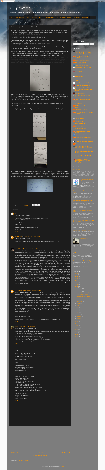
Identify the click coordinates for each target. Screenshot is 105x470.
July (78, 305)
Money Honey (79, 121)
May (78, 310)
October (79, 299)
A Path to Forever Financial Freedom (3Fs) (82, 96)
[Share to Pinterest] (39, 205)
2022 (76, 282)
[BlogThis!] (34, 205)
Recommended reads (65, 17)
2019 (76, 321)
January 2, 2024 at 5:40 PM (29, 348)
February (79, 316)
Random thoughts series (22, 17)
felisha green (18, 326)
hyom (16, 213)
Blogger (62, 466)
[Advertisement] (40, 438)
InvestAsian (78, 71)
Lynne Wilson (18, 248)
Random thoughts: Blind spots (84, 296)
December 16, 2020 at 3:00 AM (31, 248)
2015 (76, 329)
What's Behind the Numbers (83, 83)
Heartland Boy (79, 76)
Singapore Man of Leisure (82, 85)
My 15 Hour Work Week (81, 65)
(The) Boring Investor (81, 109)
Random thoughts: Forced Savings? (82, 261)
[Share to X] (36, 205)
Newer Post (15, 452)
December (79, 288)
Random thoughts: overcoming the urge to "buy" (86, 240)
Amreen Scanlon (19, 290)
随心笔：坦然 (76, 169)
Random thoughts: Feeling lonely (82, 230)
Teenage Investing (80, 144)
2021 (76, 284)
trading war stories (80, 128)
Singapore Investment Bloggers (84, 141)
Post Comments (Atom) (24, 460)
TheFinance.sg (79, 74)
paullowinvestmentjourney (82, 60)
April (78, 312)
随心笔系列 (85, 17)
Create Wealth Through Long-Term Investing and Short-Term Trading (83, 89)
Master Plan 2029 (80, 123)
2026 (76, 274)
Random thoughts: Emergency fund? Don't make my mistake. (83, 201)
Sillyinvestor (20, 7)
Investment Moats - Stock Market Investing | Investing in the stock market (83, 148)
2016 (76, 327)
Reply (16, 231)
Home (12, 17)
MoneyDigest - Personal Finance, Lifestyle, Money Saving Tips (82, 161)
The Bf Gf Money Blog (81, 116)
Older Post (66, 452)
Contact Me (77, 17)
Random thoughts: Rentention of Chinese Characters (84, 293)
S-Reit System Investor (81, 135)
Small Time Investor (80, 62)
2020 (76, 287)
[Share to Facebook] (37, 205)
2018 (76, 323)
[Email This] (33, 205)
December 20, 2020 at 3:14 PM (32, 290)
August (78, 303)
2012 (76, 336)
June (78, 307)
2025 (76, 276)
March (78, 314)
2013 (76, 334)
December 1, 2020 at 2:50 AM (26, 213)
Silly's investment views (52, 17)
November (79, 291)
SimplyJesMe (79, 103)
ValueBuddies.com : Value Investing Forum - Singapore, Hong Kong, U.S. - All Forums (83, 52)
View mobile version (40, 455)
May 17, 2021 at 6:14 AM (29, 326)
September (80, 301)
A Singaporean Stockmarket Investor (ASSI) (83, 68)
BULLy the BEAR (79, 93)
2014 (76, 332)
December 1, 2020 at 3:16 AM (32, 236)
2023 (76, 280)
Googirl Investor (79, 118)
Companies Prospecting (37, 17)
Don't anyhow (79, 126)
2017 (76, 325)
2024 (76, 278)
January (79, 318)
